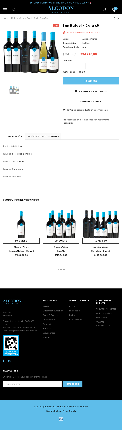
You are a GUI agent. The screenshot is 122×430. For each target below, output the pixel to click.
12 (68, 110)
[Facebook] (4, 361)
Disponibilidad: (70, 43)
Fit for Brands (69, 411)
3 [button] (64, 269)
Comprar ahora (90, 101)
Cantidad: (67, 60)
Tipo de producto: (71, 47)
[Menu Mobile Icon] (5, 10)
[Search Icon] (14, 9)
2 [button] (61, 269)
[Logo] (61, 9)
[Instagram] (9, 361)
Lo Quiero (21, 240)
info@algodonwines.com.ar (23, 330)
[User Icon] (105, 9)
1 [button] (58, 269)
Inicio (5, 18)
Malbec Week (17, 18)
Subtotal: (67, 72)
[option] (31, 52)
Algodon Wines (89, 39)
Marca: (66, 39)
